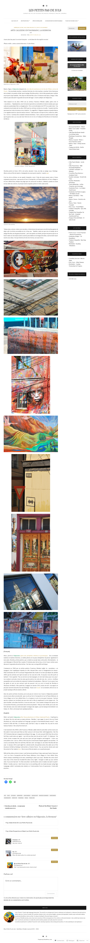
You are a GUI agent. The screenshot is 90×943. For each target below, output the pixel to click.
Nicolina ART (35, 795)
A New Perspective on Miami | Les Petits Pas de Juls (24, 831)
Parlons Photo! (31, 27)
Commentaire (51, 893)
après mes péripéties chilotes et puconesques (34, 655)
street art (14, 797)
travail (38, 687)
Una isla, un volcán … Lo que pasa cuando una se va (15, 807)
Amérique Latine (18, 27)
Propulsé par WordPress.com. (45, 939)
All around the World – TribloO (77, 126)
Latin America (27, 795)
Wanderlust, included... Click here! (77, 109)
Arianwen (15, 839)
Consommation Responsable (53, 21)
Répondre (54, 838)
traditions (20, 797)
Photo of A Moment (43, 795)
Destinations (25, 21)
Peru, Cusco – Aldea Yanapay (76, 262)
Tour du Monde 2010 (71, 21)
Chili (25, 27)
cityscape (13, 795)
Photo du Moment (42, 27)
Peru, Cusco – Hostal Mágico (76, 206)
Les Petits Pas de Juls (45, 10)
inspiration (19, 795)
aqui (47, 173)
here (19, 749)
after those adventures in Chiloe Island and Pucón (34, 717)
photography (7, 797)
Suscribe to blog (77, 98)
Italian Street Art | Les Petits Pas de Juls (20, 822)
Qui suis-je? (14, 21)
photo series (53, 795)
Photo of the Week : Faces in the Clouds (48, 807)
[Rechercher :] (77, 28)
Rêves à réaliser (37, 21)
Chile (8, 795)
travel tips (31, 797)
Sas (13, 851)
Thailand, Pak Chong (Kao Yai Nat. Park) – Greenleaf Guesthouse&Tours (76, 214)
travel (26, 797)
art (5, 795)
